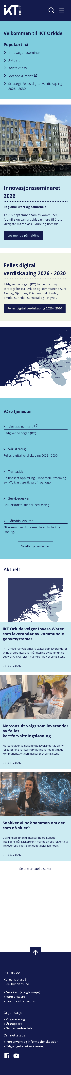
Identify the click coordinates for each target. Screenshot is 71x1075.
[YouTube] (16, 1055)
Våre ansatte (15, 997)
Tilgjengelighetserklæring (25, 1046)
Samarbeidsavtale (19, 1028)
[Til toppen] (35, 952)
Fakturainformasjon (20, 1001)
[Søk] (52, 10)
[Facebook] (7, 1055)
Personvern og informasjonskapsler (32, 1042)
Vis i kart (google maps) (23, 992)
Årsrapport (14, 1024)
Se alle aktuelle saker (35, 868)
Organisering (15, 1019)
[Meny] (63, 10)
